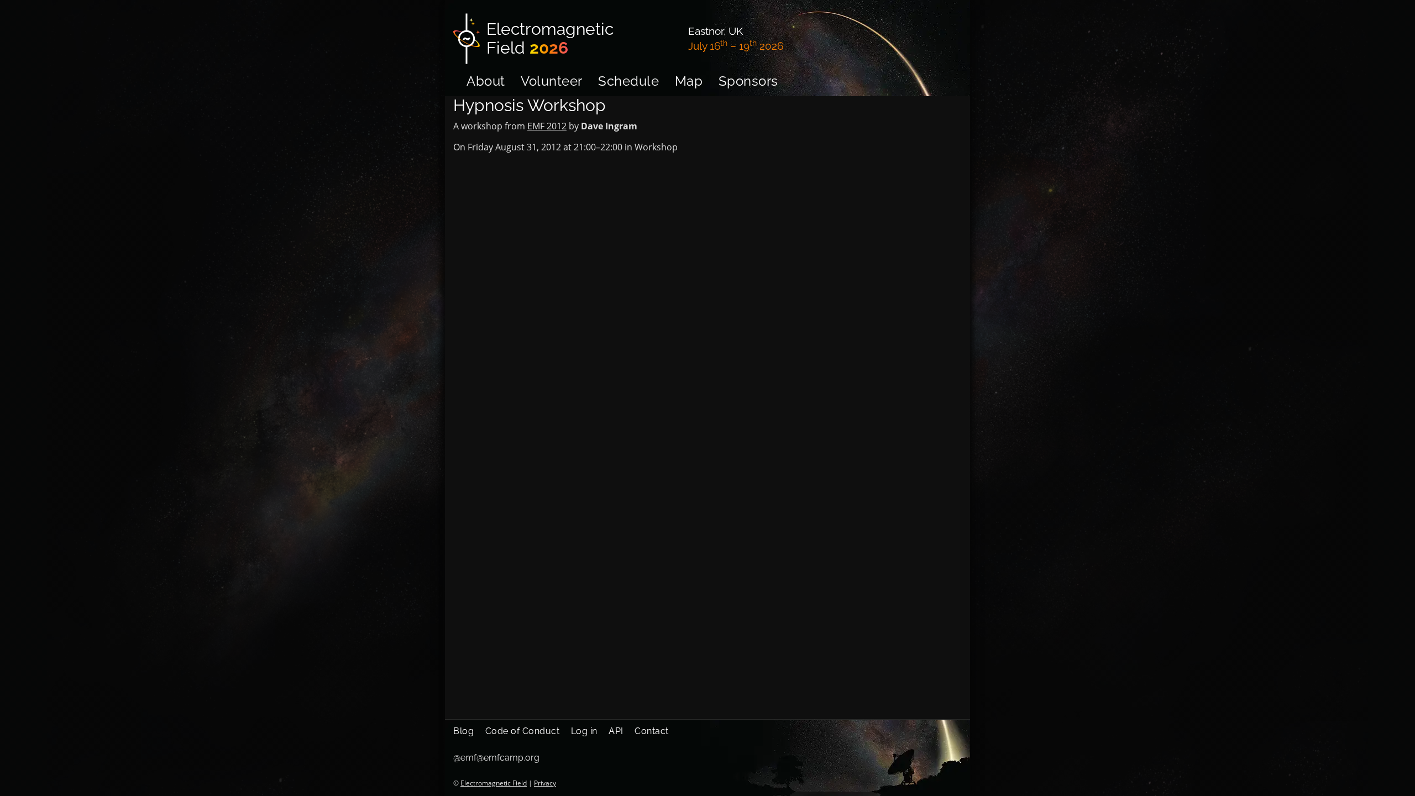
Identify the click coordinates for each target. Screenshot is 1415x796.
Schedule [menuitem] (628, 81)
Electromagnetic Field (493, 783)
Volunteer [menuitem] (552, 81)
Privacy (545, 783)
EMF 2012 (547, 126)
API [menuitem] (616, 731)
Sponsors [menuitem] (748, 81)
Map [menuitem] (689, 81)
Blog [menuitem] (463, 731)
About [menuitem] (486, 81)
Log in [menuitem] (584, 731)
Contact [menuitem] (652, 731)
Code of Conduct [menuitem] (522, 731)
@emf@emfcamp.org (496, 757)
